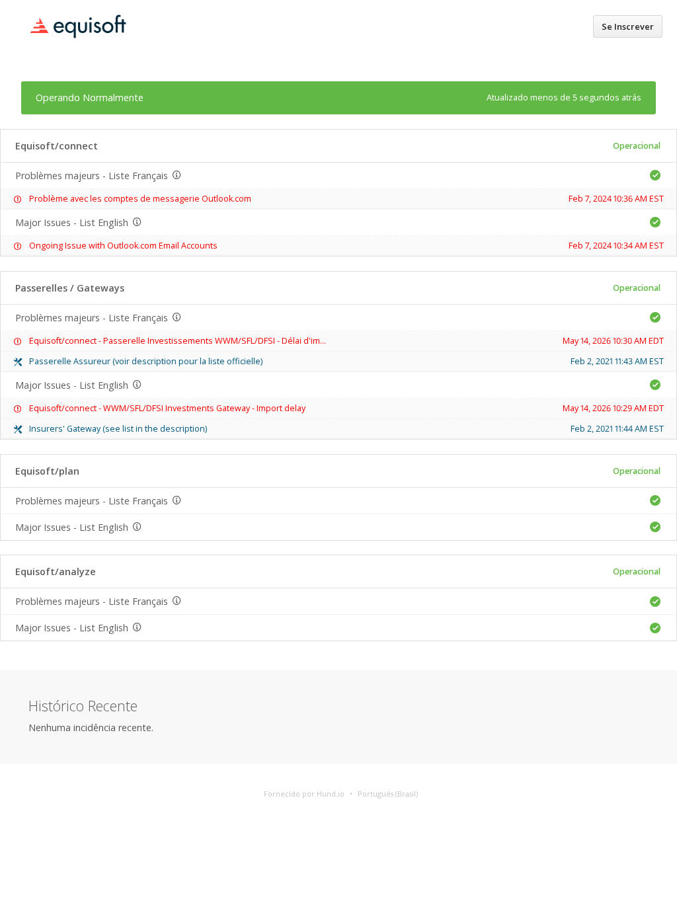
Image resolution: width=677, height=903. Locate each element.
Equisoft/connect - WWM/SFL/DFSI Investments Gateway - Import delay (167, 408)
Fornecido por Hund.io (304, 794)
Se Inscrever (628, 26)
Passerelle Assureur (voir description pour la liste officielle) (145, 361)
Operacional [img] (636, 145)
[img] (655, 175)
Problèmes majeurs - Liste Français (91, 175)
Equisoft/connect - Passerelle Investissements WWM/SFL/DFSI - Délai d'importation (192, 340)
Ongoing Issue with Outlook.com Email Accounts (123, 245)
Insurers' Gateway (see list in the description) (118, 428)
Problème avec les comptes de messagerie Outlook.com (140, 198)
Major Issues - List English (71, 222)
